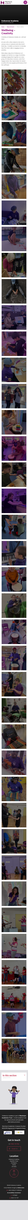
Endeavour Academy (6, 2)
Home (2, 26)
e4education (20, 1187)
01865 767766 (14, 1144)
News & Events (10, 26)
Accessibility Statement (14, 1192)
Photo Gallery (20, 27)
